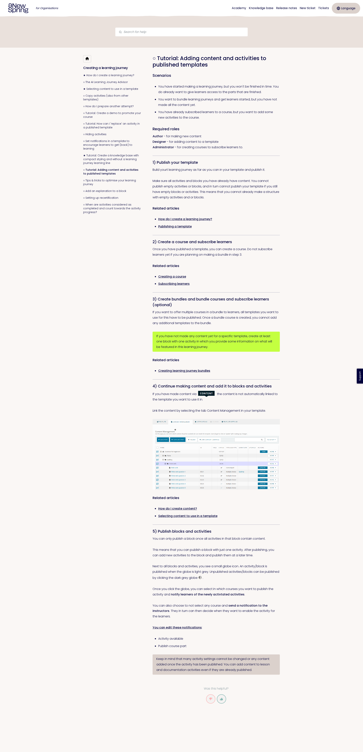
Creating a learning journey (105, 67)
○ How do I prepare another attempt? (108, 106)
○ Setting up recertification (100, 198)
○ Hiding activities (94, 134)
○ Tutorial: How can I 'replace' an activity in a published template (111, 125)
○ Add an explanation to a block (104, 191)
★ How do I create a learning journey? (108, 75)
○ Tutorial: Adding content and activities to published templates (110, 171)
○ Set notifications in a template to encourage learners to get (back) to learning (107, 145)
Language (348, 8)
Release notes (286, 8)
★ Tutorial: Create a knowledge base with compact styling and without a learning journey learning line (111, 159)
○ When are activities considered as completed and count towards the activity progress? (112, 208)
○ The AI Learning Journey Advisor (105, 82)
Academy (239, 8)
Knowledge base (261, 8)
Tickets (323, 8)
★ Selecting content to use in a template (110, 89)
